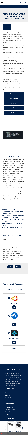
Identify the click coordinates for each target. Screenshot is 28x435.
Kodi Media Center (14, 338)
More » (14, 348)
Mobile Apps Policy (10, 409)
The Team (7, 392)
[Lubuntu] (14, 315)
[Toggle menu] (2, 2)
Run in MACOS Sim (14, 112)
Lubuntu (14, 321)
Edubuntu (14, 303)
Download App (14, 94)
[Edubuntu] (14, 298)
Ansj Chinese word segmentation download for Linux (14, 16)
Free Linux (9, 289)
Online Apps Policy (10, 407)
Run (14, 307)
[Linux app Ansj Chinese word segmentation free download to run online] (7, 27)
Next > (17, 266)
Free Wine (19, 289)
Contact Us (8, 397)
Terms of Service (9, 411)
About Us (7, 395)
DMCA (7, 414)
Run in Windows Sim (14, 108)
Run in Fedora (14, 103)
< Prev (10, 266)
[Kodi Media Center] (14, 333)
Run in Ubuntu (14, 98)
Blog (6, 399)
